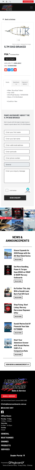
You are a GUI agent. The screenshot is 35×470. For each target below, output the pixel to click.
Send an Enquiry (10, 59)
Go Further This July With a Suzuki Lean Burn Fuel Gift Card (22, 291)
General (5, 433)
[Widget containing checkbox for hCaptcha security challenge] (17, 190)
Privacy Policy (22, 465)
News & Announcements (17, 238)
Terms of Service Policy (10, 465)
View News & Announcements (17, 364)
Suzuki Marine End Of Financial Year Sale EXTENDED (22, 326)
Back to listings (10, 19)
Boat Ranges (7, 437)
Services (5, 449)
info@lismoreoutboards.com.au (14, 404)
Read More (18, 259)
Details (7, 82)
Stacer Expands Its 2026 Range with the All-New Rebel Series (22, 253)
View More (7, 254)
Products (6, 445)
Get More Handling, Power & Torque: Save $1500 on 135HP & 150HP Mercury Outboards (22, 272)
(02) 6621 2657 (8, 408)
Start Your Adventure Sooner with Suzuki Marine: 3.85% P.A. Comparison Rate (22, 345)
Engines (5, 441)
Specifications (16, 83)
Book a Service (9, 396)
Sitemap (29, 465)
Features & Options (25, 83)
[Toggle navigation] (31, 7)
